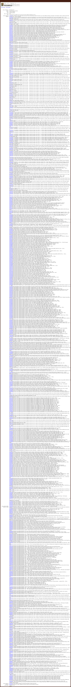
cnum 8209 (10, 120)
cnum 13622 (11, 151)
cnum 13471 (11, 91)
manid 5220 (11, 617)
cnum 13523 (11, 181)
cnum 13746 (11, 153)
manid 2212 (11, 605)
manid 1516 (11, 588)
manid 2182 (11, 582)
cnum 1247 (10, 470)
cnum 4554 (10, 338)
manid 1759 (11, 546)
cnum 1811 (10, 306)
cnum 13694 (11, 46)
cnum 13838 (11, 275)
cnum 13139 (11, 105)
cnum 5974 (10, 365)
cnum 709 (10, 457)
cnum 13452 (11, 98)
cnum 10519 (11, 423)
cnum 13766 (11, 249)
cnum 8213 (10, 123)
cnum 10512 (11, 431)
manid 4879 (11, 516)
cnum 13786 (11, 389)
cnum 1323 (10, 192)
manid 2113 (11, 544)
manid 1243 (11, 628)
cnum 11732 (11, 409)
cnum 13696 (11, 56)
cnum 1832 (10, 302)
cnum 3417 (10, 247)
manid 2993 (11, 624)
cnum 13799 (11, 413)
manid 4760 (11, 669)
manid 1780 (11, 596)
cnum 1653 (10, 289)
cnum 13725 (11, 33)
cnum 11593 (11, 17)
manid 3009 (11, 652)
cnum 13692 (11, 49)
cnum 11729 (11, 397)
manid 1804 (11, 560)
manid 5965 (11, 509)
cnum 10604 (11, 415)
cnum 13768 (11, 251)
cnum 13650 (11, 48)
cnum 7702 (10, 459)
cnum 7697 (10, 339)
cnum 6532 (10, 222)
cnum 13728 (11, 118)
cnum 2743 (10, 261)
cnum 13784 (11, 381)
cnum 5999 (10, 483)
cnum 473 (10, 238)
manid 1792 (11, 590)
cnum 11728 (11, 405)
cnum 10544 (11, 358)
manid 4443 (11, 675)
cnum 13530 (11, 159)
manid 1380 (11, 566)
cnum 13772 (11, 269)
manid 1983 (11, 532)
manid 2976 (11, 647)
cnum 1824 (10, 300)
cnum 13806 (11, 68)
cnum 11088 (11, 215)
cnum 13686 (11, 174)
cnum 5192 (10, 382)
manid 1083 (11, 575)
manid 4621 (11, 540)
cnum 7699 (10, 235)
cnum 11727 (11, 403)
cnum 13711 (11, 447)
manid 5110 (11, 663)
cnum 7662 (10, 320)
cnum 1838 (10, 65)
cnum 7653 (10, 307)
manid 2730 (11, 524)
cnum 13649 (11, 58)
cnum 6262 (10, 242)
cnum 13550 (11, 36)
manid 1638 (11, 644)
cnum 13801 (11, 439)
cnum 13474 (11, 82)
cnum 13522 (11, 184)
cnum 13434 (11, 165)
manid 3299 (11, 604)
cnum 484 (10, 240)
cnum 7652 (10, 314)
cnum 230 (10, 231)
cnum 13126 (11, 102)
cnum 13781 (11, 255)
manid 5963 (11, 518)
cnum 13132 (11, 145)
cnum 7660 (10, 310)
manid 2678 (11, 584)
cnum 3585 (10, 281)
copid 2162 (10, 635)
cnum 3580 (10, 332)
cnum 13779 (11, 267)
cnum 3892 (10, 384)
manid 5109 (11, 664)
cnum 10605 (11, 390)
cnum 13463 (11, 94)
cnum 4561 (10, 351)
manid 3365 (11, 579)
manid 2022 (11, 646)
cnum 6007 (10, 246)
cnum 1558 (10, 224)
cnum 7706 (10, 237)
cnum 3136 (10, 134)
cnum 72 (10, 206)
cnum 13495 (11, 138)
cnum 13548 (11, 186)
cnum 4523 (10, 498)
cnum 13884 (11, 369)
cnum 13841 (11, 218)
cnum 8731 (10, 495)
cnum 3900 (10, 360)
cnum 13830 (11, 432)
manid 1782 (11, 598)
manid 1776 (11, 569)
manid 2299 (11, 581)
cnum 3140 (10, 128)
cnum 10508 (11, 330)
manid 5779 (11, 514)
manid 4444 (11, 678)
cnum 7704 (10, 212)
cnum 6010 (10, 377)
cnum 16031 (11, 460)
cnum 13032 (11, 204)
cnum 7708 (10, 125)
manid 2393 (11, 640)
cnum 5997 (10, 385)
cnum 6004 (10, 244)
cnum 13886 (11, 355)
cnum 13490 (11, 160)
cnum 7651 (10, 313)
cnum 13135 (11, 155)
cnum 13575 (11, 109)
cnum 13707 (11, 230)
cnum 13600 (11, 157)
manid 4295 (11, 525)
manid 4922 (11, 531)
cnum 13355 (11, 232)
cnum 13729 (11, 122)
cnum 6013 (10, 379)
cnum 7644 (10, 312)
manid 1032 (11, 547)
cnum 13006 (11, 263)
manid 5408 (11, 655)
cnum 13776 (11, 273)
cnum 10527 (11, 410)
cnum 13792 (11, 429)
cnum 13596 (11, 37)
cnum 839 (10, 493)
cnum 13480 (11, 139)
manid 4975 (11, 552)
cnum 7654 (10, 319)
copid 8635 (10, 661)
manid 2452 (11, 656)
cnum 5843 (10, 173)
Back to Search (3, 7)
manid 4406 (11, 666)
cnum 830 (10, 228)
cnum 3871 (10, 435)
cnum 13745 (11, 154)
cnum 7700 (10, 279)
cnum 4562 (10, 353)
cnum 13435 (11, 168)
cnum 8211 (10, 121)
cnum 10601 (11, 428)
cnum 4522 (10, 452)
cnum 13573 (11, 73)
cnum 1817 (10, 295)
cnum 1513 (10, 27)
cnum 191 (10, 208)
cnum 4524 (10, 454)
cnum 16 (10, 205)
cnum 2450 (10, 456)
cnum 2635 (10, 19)
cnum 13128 (11, 196)
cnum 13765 (11, 266)
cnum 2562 (10, 200)
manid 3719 (11, 512)
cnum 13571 (11, 167)
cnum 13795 (11, 424)
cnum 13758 (11, 258)
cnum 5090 (10, 453)
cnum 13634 (11, 504)
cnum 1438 (10, 443)
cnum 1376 (10, 367)
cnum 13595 (11, 71)
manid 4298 (11, 526)
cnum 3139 (10, 148)
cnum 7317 (10, 207)
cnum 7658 (10, 322)
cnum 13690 (11, 40)
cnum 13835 (11, 393)
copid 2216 (10, 629)
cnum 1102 (10, 386)
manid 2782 (11, 574)
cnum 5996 (10, 444)
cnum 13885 (11, 497)
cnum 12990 (11, 372)
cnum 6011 (10, 378)
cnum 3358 (10, 387)
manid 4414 (11, 506)
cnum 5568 (10, 114)
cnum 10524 (11, 399)
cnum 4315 (10, 364)
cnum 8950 (10, 461)
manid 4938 (11, 542)
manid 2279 (11, 636)
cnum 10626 (11, 290)
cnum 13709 (11, 357)
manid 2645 (11, 559)
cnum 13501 (11, 135)
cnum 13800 (11, 411)
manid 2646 (11, 529)
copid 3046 (10, 681)
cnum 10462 (11, 479)
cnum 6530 (10, 292)
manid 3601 (11, 528)
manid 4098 (11, 665)
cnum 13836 (11, 248)
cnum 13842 (11, 496)
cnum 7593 (10, 66)
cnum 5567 (10, 101)
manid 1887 (11, 515)
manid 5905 (11, 513)
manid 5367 (11, 606)
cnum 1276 (10, 474)
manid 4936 (11, 541)
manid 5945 (11, 572)
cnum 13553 (11, 38)
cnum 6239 (10, 363)
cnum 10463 (11, 257)
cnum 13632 (11, 505)
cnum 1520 (10, 34)
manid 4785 (11, 602)
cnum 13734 (11, 448)
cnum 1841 (10, 304)
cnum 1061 (10, 283)
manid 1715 (11, 545)
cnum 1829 (10, 323)
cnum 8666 (10, 80)
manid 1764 (11, 567)
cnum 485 (10, 241)
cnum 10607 (11, 396)
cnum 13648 (11, 39)
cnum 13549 (11, 179)
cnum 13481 (11, 61)
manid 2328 (11, 638)
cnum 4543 (10, 344)
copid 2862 (10, 672)
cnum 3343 (10, 468)
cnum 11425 (11, 74)
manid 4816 (11, 614)
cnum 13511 (11, 85)
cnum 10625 (11, 349)
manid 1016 (11, 536)
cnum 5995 (10, 229)
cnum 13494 (11, 146)
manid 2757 (11, 649)
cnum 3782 (10, 15)
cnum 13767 (11, 274)
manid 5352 (11, 658)
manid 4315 (11, 654)
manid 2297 (11, 580)
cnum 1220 (10, 361)
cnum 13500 (11, 113)
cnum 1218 (10, 175)
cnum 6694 (10, 484)
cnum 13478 (11, 140)
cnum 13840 (11, 473)
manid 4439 (11, 679)
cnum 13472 (11, 110)
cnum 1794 (10, 291)
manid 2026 (11, 651)
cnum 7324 (10, 446)
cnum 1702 (10, 486)
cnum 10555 (11, 408)
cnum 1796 (10, 293)
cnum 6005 (10, 494)
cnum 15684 (11, 271)
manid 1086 (11, 668)
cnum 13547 (11, 132)
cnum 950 (10, 214)
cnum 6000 (10, 375)
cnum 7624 (10, 217)
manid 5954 (11, 676)
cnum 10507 (11, 331)
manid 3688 (11, 508)
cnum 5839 (10, 124)
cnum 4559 (10, 481)
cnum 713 (10, 199)
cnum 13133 (11, 195)
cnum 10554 (11, 326)
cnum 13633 (11, 502)
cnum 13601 (11, 79)
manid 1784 (11, 595)
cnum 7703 (10, 487)
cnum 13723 (11, 20)
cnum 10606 (11, 440)
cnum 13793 (11, 421)
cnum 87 (10, 197)
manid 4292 (11, 523)
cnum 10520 (11, 426)
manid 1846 (11, 633)
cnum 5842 (10, 169)
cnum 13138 (11, 149)
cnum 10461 (11, 265)
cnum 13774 (11, 268)
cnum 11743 (11, 398)
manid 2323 (11, 619)
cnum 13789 (11, 333)
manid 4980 (11, 558)
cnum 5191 (10, 383)
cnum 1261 (10, 471)
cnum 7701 (10, 233)
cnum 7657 (10, 321)
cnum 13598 (11, 35)
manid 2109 (11, 555)
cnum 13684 (11, 193)
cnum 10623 (11, 286)
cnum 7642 (10, 297)
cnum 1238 (10, 467)
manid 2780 (11, 564)
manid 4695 (11, 670)
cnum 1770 (10, 211)
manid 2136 (11, 539)
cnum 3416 (10, 221)
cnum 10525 (11, 404)
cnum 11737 (11, 402)
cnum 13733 (11, 450)
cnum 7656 (10, 296)
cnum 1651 (10, 287)
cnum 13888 (11, 352)
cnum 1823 (10, 298)
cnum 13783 (11, 480)
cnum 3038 (10, 501)
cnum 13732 (11, 490)
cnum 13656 (11, 115)
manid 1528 (11, 573)
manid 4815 (11, 613)
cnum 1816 (10, 294)
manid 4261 (11, 612)
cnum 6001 (10, 245)
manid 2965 (11, 586)
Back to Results (8, 7)
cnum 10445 (11, 325)
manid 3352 (11, 599)
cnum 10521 (11, 406)
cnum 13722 (11, 476)
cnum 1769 (10, 210)
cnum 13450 (11, 107)
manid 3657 (11, 535)
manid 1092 (11, 578)
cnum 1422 (10, 203)
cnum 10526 (11, 436)
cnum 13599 (11, 176)
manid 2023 (11, 630)
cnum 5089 (10, 455)
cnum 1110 (10, 463)
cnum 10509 (11, 328)
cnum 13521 (11, 130)
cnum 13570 (11, 191)
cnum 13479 (11, 188)
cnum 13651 (11, 43)
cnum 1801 (10, 63)
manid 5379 (11, 548)
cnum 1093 (10, 236)
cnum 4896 (10, 225)
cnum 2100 (10, 250)
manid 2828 (11, 593)
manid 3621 (11, 608)
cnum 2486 (10, 303)
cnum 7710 (10, 164)
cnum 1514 (10, 29)
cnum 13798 (11, 437)
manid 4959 (11, 550)
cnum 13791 (11, 418)
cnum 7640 (10, 315)
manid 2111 (10, 556)
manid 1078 (11, 557)
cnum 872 (10, 482)
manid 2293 (11, 561)
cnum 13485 (11, 112)
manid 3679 (11, 587)
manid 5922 (11, 511)
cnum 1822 (10, 299)
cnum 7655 (10, 309)
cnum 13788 (11, 335)
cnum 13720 (11, 466)
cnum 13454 (11, 95)
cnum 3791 (10, 503)
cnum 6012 (10, 488)
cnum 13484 (11, 142)
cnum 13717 (11, 464)
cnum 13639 (11, 162)
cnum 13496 (11, 158)
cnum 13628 (11, 182)
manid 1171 (11, 521)
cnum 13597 (11, 178)
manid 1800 (11, 620)
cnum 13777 (11, 253)
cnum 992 (10, 201)
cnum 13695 (11, 54)
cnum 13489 (11, 137)
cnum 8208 (10, 189)
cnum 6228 (10, 445)
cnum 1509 (10, 23)
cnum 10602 (11, 433)
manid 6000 (11, 583)
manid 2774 (11, 553)
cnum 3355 (10, 469)
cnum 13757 (11, 259)
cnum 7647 (10, 308)
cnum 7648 (10, 316)
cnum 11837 (11, 83)
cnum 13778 (11, 252)
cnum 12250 (11, 256)
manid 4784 (11, 601)
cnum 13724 (11, 31)
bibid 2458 (10, 683)
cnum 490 (10, 262)
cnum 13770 (11, 272)
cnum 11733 (11, 401)
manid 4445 (11, 677)
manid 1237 (11, 621)
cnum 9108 (10, 220)
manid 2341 (11, 632)
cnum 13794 (11, 420)
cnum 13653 (11, 53)
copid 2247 (10, 641)
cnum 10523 (11, 438)
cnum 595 (10, 278)
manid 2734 (11, 623)
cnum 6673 (10, 152)
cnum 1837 (10, 64)
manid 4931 (11, 537)
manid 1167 (11, 662)
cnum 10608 (11, 391)
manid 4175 (11, 659)
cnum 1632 (10, 288)
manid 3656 (11, 534)
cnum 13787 (11, 388)
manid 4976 (11, 554)
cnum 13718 (11, 465)
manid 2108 (11, 562)
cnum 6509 (10, 216)
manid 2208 (11, 639)
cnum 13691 (11, 59)
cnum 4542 (10, 347)
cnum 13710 (11, 478)
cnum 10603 (11, 414)
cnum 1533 (10, 254)
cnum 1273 (10, 472)
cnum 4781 (10, 282)
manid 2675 (11, 577)
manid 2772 (11, 538)
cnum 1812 (10, 305)
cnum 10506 (11, 329)
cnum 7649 (10, 317)
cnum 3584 (10, 340)
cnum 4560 (10, 485)
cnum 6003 (10, 198)
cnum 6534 (10, 362)
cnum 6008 (10, 374)
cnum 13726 (11, 25)
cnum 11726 (11, 407)
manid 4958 (11, 549)
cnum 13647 (11, 51)
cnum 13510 (11, 239)
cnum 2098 (10, 223)
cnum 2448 (10, 370)
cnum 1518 (10, 26)
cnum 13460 (11, 77)
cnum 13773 (11, 270)
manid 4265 (11, 610)
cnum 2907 (10, 280)
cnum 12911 (11, 88)
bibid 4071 (10, 684)
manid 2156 (11, 634)
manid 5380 (11, 522)
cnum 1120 (10, 324)
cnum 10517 (11, 394)
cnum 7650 (10, 311)
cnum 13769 (11, 276)
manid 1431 (11, 563)
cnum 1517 (10, 30)
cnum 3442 (10, 462)
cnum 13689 (11, 170)
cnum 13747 (11, 336)
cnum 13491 (11, 141)
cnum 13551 (11, 177)
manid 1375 (11, 571)
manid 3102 (11, 591)
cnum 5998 (10, 264)
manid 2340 (11, 637)
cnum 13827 (11, 327)
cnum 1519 (10, 32)
